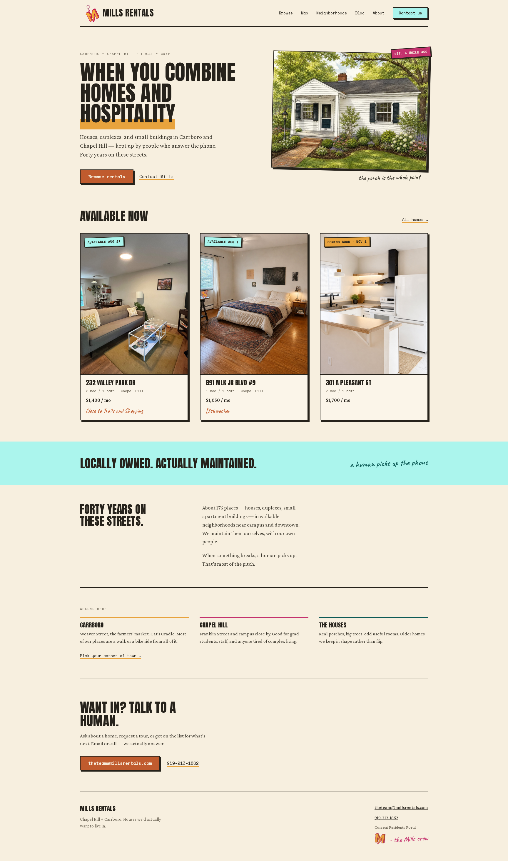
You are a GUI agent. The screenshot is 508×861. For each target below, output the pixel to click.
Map (304, 13)
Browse (286, 13)
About (379, 13)
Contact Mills (156, 176)
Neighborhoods (331, 13)
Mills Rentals (128, 13)
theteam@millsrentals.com (120, 763)
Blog (360, 13)
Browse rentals (106, 176)
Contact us (410, 13)
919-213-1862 (183, 763)
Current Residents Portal (395, 827)
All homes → (415, 219)
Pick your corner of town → (110, 656)
